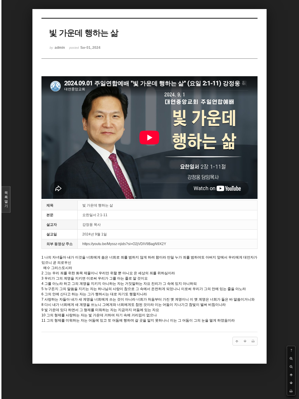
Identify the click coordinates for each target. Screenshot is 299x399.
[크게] (291, 358)
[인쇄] (291, 391)
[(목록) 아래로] (291, 383)
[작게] (291, 366)
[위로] (291, 375)
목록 (6, 199)
